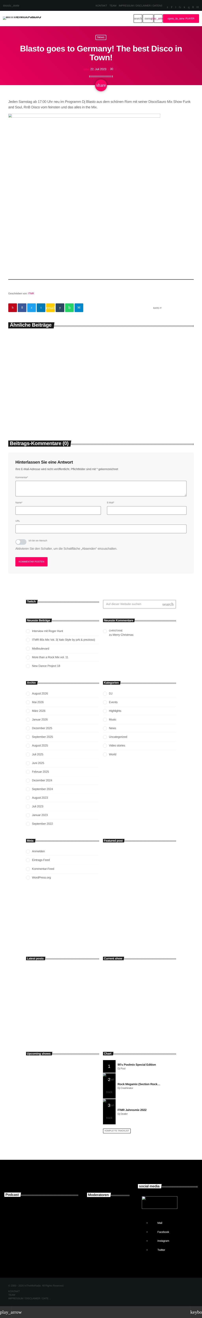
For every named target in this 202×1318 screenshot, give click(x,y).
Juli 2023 (37, 806)
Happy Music (114, 1009)
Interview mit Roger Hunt (37, 406)
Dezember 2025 (42, 728)
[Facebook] (193, 7)
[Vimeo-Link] (22, 18)
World (112, 754)
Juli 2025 (37, 754)
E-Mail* (110, 502)
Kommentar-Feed (43, 869)
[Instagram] (189, 7)
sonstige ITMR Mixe (35, 1222)
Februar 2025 (40, 771)
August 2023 (40, 797)
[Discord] (197, 7)
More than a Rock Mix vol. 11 (50, 657)
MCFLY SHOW (49, 1079)
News (100, 37)
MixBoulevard (40, 648)
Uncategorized (118, 737)
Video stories (117, 745)
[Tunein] (176, 7)
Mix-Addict (109, 1239)
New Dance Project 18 (46, 666)
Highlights (113, 399)
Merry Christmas (123, 635)
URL (17, 521)
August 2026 (40, 693)
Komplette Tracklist (117, 1131)
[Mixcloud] (184, 7)
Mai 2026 (38, 702)
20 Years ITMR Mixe (35, 1238)
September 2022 (42, 823)
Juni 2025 (38, 763)
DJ (110, 693)
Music (112, 719)
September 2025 (42, 737)
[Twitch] (171, 7)
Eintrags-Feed (41, 860)
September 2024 (42, 789)
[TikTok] (180, 7)
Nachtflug (47, 1063)
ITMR (31, 293)
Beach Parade (49, 1113)
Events (113, 702)
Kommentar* (21, 477)
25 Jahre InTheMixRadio (126, 929)
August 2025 (40, 745)
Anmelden (38, 851)
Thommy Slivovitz (114, 1205)
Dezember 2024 (42, 780)
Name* (18, 502)
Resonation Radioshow (53, 1096)
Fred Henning (111, 1222)
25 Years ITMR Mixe (35, 1205)
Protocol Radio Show (52, 1129)
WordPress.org (41, 877)
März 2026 (38, 711)
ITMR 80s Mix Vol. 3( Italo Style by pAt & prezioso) (63, 639)
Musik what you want (124, 1016)
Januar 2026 (40, 719)
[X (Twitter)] (167, 7)
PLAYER (181, 18)
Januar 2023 (40, 815)
